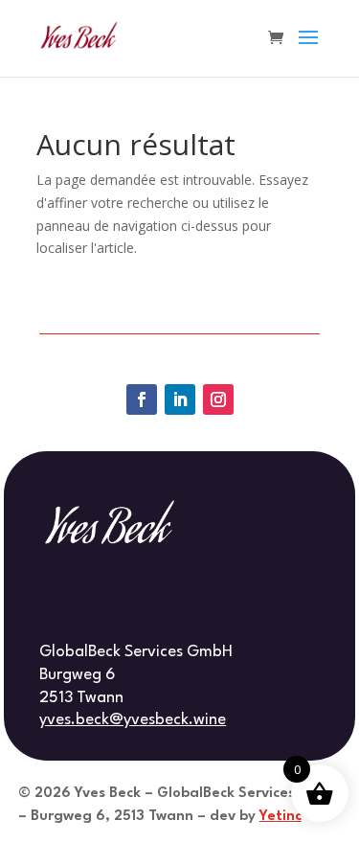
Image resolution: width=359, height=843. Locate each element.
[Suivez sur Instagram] (218, 399)
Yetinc (280, 816)
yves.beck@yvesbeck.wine (132, 720)
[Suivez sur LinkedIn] (180, 399)
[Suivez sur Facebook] (141, 399)
